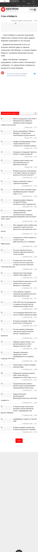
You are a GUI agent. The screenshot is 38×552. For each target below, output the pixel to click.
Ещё (19, 441)
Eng (24, 1)
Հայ (5, 1)
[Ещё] (35, 113)
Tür (33, 1)
